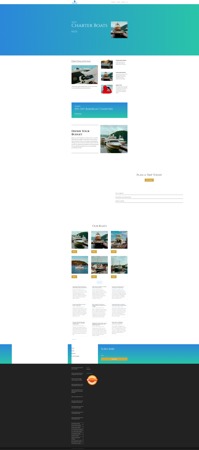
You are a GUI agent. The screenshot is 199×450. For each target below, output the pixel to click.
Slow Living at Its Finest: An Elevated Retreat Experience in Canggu (99, 305)
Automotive (113, 2)
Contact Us (123, 2)
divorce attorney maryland (76, 425)
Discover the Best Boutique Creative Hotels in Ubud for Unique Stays (79, 323)
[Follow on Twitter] (74, 359)
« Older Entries (74, 339)
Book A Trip (74, 31)
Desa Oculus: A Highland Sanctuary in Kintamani (117, 323)
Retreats (74, 353)
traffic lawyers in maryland (76, 443)
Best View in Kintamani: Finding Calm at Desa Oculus (99, 287)
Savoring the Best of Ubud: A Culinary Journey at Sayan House (119, 305)
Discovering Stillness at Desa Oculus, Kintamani (79, 305)
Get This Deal (78, 113)
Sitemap (118, 2)
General (82, 289)
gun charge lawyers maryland (77, 440)
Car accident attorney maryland (77, 429)
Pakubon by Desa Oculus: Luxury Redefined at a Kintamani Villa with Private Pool (99, 324)
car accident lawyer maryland (77, 431)
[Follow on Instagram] (76, 359)
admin (75, 289)
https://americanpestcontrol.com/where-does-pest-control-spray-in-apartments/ (77, 391)
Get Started (149, 180)
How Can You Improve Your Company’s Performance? (118, 287)
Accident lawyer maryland (76, 427)
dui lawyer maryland (75, 435)
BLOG (99, 282)
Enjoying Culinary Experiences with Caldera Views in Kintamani (80, 287)
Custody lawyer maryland (76, 433)
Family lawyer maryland (76, 423)
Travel (121, 324)
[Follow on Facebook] (72, 359)
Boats (73, 350)
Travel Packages (75, 356)
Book (74, 251)
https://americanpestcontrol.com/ (77, 396)
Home (73, 348)
